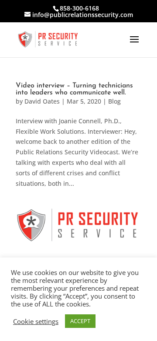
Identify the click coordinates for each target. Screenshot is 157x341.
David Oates (42, 101)
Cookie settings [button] (35, 321)
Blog (114, 101)
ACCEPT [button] (80, 321)
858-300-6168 (79, 8)
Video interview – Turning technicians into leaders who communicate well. (74, 89)
